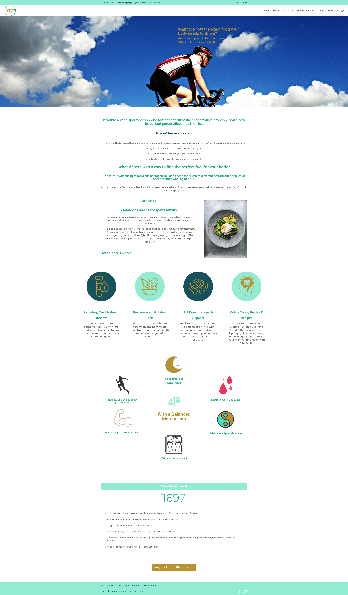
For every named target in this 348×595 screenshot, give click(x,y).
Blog (322, 11)
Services (287, 11)
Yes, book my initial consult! (174, 567)
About (276, 11)
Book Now (333, 11)
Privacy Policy (108, 585)
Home (266, 11)
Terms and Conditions (129, 585)
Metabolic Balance (306, 11)
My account (150, 585)
